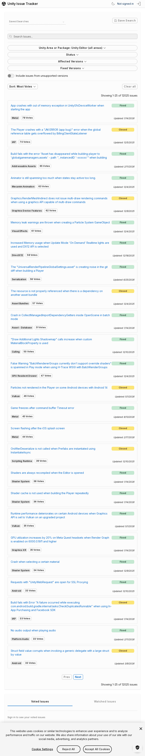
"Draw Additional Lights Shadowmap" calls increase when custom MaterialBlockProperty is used (51, 341)
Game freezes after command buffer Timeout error (42, 407)
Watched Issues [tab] (105, 701)
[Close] (141, 729)
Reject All (68, 749)
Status (70, 54)
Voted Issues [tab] (40, 701)
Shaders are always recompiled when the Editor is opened (47, 472)
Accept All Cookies (97, 749)
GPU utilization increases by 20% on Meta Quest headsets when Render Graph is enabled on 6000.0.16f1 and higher (60, 539)
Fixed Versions (70, 68)
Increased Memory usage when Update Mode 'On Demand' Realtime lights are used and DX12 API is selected (60, 244)
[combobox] (37, 22)
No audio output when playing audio (33, 630)
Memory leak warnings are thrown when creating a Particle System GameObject (60, 222)
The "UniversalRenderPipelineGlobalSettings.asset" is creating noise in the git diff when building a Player (59, 268)
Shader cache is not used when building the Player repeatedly (50, 493)
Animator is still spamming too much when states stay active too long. (53, 177)
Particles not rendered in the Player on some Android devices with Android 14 (59, 387)
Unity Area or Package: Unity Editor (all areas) (71, 47)
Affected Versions (70, 61)
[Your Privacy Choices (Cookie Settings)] (137, 747)
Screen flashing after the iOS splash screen (38, 428)
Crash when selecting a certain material (35, 561)
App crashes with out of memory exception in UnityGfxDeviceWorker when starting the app (57, 107)
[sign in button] (139, 4)
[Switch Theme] (113, 3)
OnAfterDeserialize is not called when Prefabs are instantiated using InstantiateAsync (53, 450)
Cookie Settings (42, 749)
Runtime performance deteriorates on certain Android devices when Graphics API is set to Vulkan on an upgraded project (59, 515)
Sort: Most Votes (20, 86)
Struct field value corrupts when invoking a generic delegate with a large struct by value (60, 652)
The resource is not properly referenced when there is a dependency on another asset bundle (57, 292)
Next (78, 677)
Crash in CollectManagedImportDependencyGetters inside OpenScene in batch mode (60, 317)
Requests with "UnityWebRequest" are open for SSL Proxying (49, 582)
